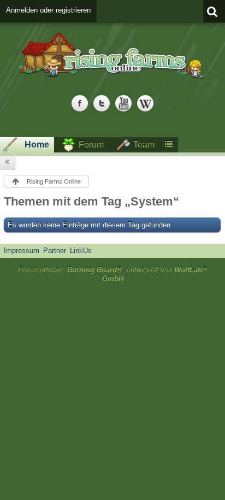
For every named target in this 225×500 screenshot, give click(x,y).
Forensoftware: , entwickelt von (113, 274)
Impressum (21, 250)
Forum (91, 144)
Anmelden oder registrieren (48, 10)
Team (144, 144)
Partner (54, 250)
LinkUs (81, 250)
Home (37, 144)
